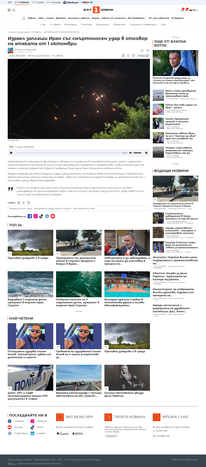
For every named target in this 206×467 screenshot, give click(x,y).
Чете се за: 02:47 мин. (175, 237)
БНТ (10, 2)
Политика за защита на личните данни (83, 460)
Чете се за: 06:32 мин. (175, 252)
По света (55, 24)
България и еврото (79, 18)
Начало (11, 32)
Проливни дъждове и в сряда (28, 258)
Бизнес (95, 18)
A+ (142, 50)
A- (148, 50)
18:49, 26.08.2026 (173, 236)
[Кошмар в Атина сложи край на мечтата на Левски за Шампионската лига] (158, 247)
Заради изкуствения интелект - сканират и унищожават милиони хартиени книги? (180, 231)
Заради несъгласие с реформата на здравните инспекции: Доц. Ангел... (171, 308)
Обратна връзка (41, 460)
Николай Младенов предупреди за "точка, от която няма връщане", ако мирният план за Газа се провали (174, 80)
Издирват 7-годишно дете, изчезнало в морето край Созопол (27, 302)
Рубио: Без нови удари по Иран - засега (181, 106)
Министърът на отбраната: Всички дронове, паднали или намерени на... (173, 292)
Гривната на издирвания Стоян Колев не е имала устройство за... (78, 354)
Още (163, 24)
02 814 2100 (161, 431)
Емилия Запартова (27, 50)
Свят (41, 18)
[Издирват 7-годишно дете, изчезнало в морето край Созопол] (30, 284)
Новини (32, 18)
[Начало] (24, 18)
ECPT (60, 460)
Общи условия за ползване (20, 460)
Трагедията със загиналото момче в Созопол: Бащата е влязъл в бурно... (76, 261)
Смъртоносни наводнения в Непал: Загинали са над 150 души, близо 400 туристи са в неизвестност (181, 216)
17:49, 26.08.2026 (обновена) (177, 221)
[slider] (67, 153)
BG (195, 10)
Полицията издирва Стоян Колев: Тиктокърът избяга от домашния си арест (29, 354)
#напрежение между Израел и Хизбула (52, 208)
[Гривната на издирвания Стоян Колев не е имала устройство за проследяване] (79, 336)
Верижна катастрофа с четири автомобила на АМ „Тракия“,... (79, 394)
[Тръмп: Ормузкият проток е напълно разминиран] (158, 123)
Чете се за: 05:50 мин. (176, 314)
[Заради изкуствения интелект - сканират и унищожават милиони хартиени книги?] (158, 232)
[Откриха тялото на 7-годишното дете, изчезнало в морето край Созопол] (79, 284)
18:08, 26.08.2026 (160, 209)
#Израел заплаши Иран (20, 208)
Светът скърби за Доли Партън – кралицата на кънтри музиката (170, 276)
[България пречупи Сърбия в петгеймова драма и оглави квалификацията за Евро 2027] (127, 284)
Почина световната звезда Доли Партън (124, 394)
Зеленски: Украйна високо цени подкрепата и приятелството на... (175, 260)
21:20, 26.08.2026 (160, 266)
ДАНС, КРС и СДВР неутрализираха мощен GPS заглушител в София (28, 396)
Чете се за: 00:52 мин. (176, 266)
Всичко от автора (23, 52)
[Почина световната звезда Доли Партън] (127, 378)
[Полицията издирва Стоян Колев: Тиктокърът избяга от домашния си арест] (30, 336)
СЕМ (53, 460)
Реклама (79, 311)
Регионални (70, 24)
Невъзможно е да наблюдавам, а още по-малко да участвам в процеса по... (127, 261)
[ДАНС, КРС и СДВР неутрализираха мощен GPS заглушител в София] (30, 378)
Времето (61, 18)
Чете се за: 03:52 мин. (176, 298)
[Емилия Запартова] (11, 51)
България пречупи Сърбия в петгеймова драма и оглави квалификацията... (124, 302)
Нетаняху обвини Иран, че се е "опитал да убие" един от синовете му (180, 136)
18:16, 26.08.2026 (160, 314)
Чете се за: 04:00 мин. (176, 209)
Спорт (50, 18)
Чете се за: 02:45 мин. (175, 223)
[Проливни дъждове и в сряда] (30, 243)
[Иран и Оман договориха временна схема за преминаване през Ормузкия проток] (158, 95)
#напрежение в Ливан (84, 208)
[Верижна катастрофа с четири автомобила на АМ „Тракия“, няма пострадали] (79, 378)
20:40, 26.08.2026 (160, 282)
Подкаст (179, 18)
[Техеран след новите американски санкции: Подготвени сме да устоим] (158, 152)
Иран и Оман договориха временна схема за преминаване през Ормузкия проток (180, 93)
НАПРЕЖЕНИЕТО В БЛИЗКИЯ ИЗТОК (61, 32)
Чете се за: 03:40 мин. (177, 282)
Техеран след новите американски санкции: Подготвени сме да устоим (179, 150)
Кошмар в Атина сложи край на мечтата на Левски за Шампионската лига (181, 245)
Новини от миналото (113, 18)
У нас (43, 24)
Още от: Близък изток (170, 43)
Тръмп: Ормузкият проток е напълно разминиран (177, 121)
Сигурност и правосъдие (143, 24)
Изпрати (111, 436)
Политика (86, 24)
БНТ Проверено (136, 18)
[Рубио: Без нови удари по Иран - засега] (158, 109)
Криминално (102, 24)
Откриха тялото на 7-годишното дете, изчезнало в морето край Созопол (77, 302)
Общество (119, 24)
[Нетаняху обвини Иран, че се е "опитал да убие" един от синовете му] (158, 137)
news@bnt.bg (163, 436)
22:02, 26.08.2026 (173, 250)
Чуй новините (161, 18)
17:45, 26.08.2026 (160, 298)
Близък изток (23, 32)
